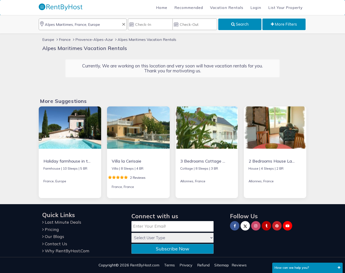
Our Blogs (54, 236)
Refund (203, 265)
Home (161, 7)
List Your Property (285, 7)
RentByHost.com (144, 265)
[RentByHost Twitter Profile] (245, 225)
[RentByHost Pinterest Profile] (277, 225)
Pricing (51, 229)
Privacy (186, 265)
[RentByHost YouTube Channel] (287, 225)
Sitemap (221, 265)
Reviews (239, 265)
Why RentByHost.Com (66, 251)
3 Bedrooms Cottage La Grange (211, 161)
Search (242, 24)
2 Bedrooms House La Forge (276, 161)
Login (255, 7)
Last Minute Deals (62, 222)
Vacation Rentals (226, 7)
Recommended (188, 7)
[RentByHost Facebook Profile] (234, 225)
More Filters (285, 24)
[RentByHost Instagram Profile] (256, 225)
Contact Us (55, 243)
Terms (169, 265)
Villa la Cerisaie (126, 161)
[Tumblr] (266, 225)
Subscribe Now (172, 249)
